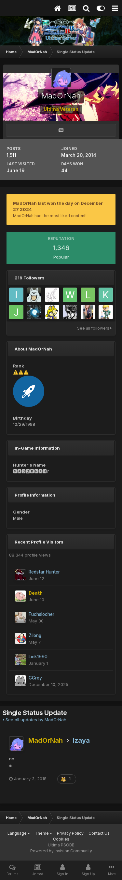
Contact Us (99, 833)
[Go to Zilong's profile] (20, 638)
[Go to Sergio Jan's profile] (34, 312)
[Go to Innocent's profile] (88, 312)
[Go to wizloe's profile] (70, 295)
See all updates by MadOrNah (35, 719)
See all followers (93, 328)
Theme (42, 833)
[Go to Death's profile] (20, 596)
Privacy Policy (70, 833)
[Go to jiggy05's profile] (16, 312)
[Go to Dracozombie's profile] (52, 312)
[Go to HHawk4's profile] (52, 295)
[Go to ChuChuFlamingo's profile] (70, 312)
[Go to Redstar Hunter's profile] (20, 574)
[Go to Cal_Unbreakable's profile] (106, 312)
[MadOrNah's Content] (61, 130)
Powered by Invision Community (61, 850)
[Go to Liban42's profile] (88, 295)
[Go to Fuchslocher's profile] (20, 617)
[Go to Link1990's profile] (20, 659)
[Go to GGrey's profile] (20, 680)
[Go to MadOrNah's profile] (16, 743)
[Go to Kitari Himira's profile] (106, 295)
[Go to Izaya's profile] (34, 295)
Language (17, 833)
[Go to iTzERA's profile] (16, 295)
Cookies (61, 839)
